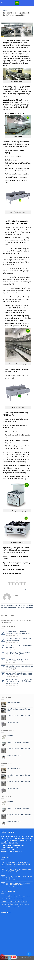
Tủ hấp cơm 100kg (6, 906)
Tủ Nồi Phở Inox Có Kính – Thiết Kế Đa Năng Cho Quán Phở (19, 646)
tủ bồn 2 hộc (24, 901)
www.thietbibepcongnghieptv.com (12, 851)
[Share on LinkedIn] (24, 583)
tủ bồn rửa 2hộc (14, 904)
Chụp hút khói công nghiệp (15, 898)
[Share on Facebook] (12, 583)
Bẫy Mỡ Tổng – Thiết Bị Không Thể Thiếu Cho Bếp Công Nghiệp (19, 667)
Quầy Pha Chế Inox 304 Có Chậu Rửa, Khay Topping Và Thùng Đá (18, 639)
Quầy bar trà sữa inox (7, 901)
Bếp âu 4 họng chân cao (24, 896)
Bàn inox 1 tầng (5, 896)
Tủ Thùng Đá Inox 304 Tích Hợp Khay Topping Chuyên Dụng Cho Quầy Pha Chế (18, 632)
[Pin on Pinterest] (21, 583)
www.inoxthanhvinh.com (9, 849)
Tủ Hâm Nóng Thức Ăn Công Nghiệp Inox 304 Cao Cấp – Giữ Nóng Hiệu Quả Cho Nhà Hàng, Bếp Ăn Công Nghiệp (19, 681)
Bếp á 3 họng (14, 896)
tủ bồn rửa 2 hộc (5, 904)
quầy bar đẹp (16, 901)
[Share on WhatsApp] (9, 583)
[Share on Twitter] (15, 583)
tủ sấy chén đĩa (15, 906)
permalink (27, 589)
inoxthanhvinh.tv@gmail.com (15, 845)
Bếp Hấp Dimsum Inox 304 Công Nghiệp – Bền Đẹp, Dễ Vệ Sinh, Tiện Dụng (18, 660)
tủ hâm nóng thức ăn (25, 904)
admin (21, 20)
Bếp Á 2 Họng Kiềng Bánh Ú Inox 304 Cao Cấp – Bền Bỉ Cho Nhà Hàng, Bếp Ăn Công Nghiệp (19, 673)
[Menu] (2, 3)
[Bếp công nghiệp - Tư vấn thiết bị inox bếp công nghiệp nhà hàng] (17, 2)
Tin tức (5, 10)
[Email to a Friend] (18, 583)
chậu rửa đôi (5, 898)
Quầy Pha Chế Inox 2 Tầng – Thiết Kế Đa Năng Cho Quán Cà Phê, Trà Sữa (18, 653)
